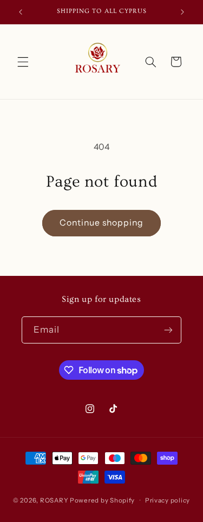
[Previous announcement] (20, 12)
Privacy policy (167, 500)
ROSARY (54, 500)
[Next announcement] (182, 12)
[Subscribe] (168, 329)
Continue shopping (102, 222)
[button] (22, 61)
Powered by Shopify (102, 500)
